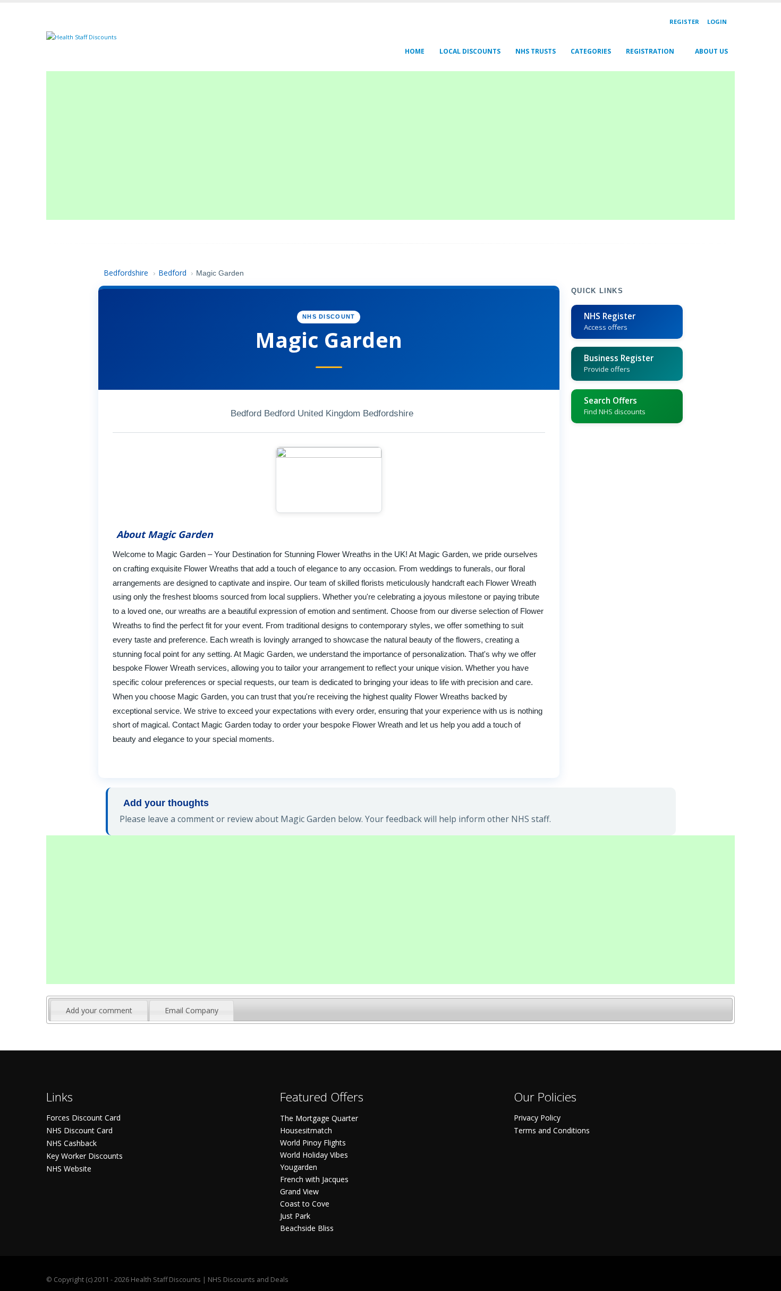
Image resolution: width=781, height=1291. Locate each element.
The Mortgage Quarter (319, 1118)
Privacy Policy (537, 1118)
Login (717, 21)
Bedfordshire (126, 273)
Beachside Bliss (307, 1228)
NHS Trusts (535, 51)
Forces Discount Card (83, 1118)
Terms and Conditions (552, 1130)
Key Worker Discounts (84, 1156)
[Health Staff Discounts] (81, 36)
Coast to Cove (304, 1204)
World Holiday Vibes (314, 1155)
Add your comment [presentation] (99, 1010)
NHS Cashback (71, 1143)
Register (684, 21)
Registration (650, 51)
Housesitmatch (306, 1130)
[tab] (99, 1010)
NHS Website (68, 1169)
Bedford (172, 273)
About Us (711, 51)
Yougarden (298, 1167)
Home (415, 51)
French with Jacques (314, 1179)
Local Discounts (469, 51)
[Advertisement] (365, 145)
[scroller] (763, 1278)
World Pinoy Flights (313, 1143)
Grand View (299, 1191)
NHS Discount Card (79, 1130)
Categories (591, 51)
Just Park (295, 1216)
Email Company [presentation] (191, 1010)
